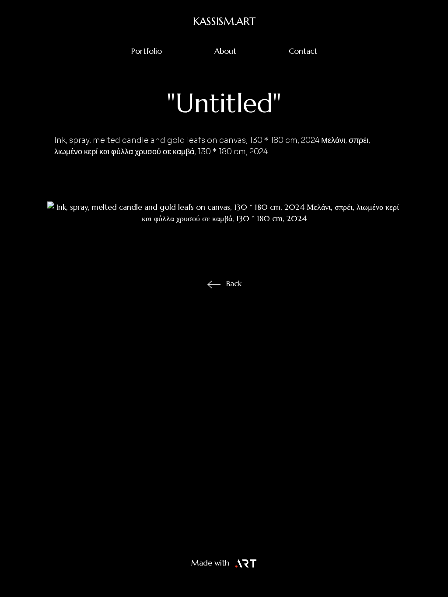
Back (234, 283)
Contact (303, 51)
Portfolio (146, 51)
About (225, 51)
